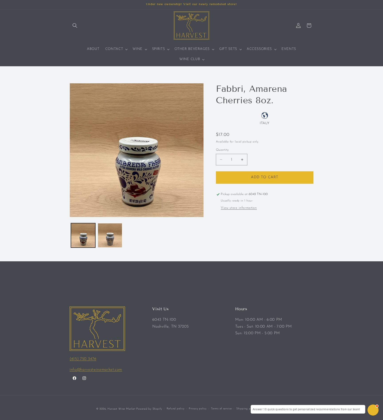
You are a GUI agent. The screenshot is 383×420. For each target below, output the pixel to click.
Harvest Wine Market (121, 408)
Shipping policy (246, 408)
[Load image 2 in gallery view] (110, 235)
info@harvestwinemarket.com (96, 369)
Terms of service (221, 408)
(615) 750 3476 (83, 359)
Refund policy (175, 408)
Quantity (222, 150)
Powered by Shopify (149, 408)
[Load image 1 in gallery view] (83, 235)
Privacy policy (198, 408)
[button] (75, 25)
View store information (239, 208)
